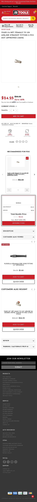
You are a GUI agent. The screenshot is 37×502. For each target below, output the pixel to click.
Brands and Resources (9, 436)
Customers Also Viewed (13, 237)
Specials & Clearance (19, 25)
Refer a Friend (7, 419)
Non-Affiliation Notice (10, 447)
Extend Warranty (8, 409)
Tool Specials (7, 376)
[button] (2, 174)
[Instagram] (15, 462)
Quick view (18, 282)
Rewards (15, 6)
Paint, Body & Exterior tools (11, 386)
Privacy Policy (7, 452)
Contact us (6, 468)
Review (6, 340)
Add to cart (18, 277)
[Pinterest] (23, 141)
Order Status (6, 404)
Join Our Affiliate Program (11, 421)
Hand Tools (6, 384)
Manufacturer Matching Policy (12, 443)
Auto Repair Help (8, 435)
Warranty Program (8, 449)
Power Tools (6, 388)
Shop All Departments (8, 25)
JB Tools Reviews (8, 413)
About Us (5, 422)
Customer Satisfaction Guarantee (13, 445)
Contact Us (6, 424)
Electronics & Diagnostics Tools (13, 382)
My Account (6, 406)
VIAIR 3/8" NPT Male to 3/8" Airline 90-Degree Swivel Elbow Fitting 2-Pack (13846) (18, 313)
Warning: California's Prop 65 (15, 346)
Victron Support (8, 411)
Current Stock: (9, 106)
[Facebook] (20, 141)
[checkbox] (27, 158)
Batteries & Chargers (9, 378)
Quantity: (4, 110)
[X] (17, 141)
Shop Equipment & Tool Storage (12, 391)
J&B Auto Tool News (9, 433)
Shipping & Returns (8, 407)
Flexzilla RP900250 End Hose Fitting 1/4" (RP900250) (18, 264)
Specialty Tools (7, 395)
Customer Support (7, 6)
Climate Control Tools (10, 380)
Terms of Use (6, 451)
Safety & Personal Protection (12, 390)
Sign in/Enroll (7, 11)
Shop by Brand (31, 25)
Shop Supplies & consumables (11, 393)
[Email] (26, 141)
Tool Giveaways (7, 415)
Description (8, 231)
